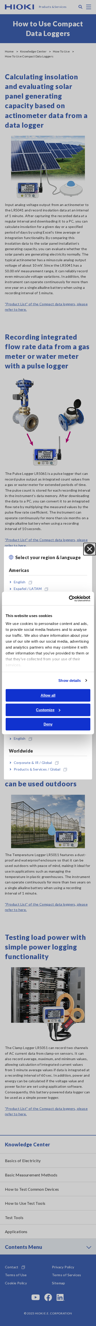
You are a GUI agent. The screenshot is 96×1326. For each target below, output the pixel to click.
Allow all (48, 695)
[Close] (89, 549)
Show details (69, 680)
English (20, 582)
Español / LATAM (28, 589)
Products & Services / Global (37, 769)
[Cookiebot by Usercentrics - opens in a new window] (69, 598)
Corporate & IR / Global (33, 762)
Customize (45, 710)
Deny (48, 724)
